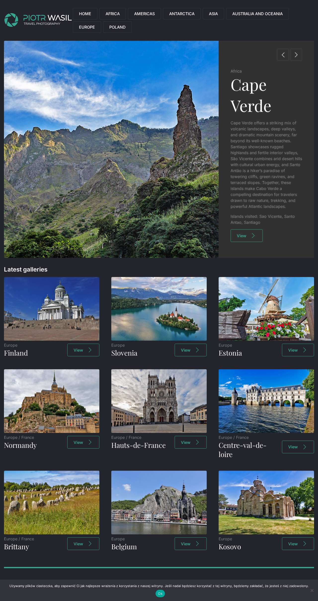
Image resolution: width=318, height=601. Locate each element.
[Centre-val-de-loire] (266, 431)
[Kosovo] (266, 532)
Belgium (124, 546)
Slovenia (124, 352)
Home (85, 13)
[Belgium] (159, 532)
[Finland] (51, 339)
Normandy (20, 445)
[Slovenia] (159, 339)
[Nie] (311, 590)
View (241, 235)
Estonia (230, 352)
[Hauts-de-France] (159, 431)
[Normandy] (51, 431)
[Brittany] (51, 532)
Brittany (16, 546)
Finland (16, 352)
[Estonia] (266, 339)
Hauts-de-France (138, 445)
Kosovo (230, 546)
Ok (160, 594)
